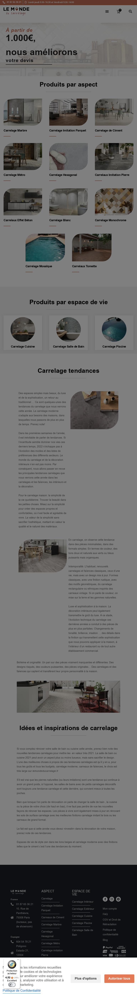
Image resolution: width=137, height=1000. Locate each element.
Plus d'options (86, 978)
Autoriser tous (119, 978)
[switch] (12, 985)
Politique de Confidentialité (22, 990)
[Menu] (18, 960)
